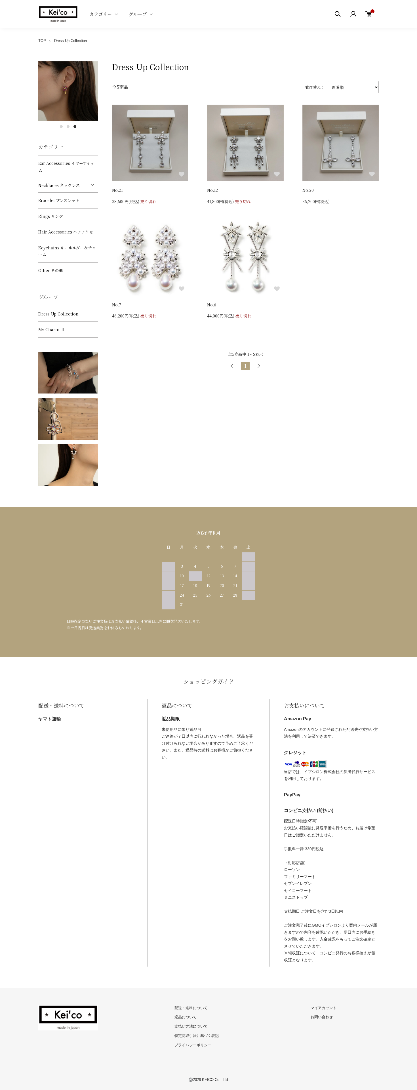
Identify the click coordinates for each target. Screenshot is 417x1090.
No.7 (116, 305)
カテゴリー (100, 14)
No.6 (211, 305)
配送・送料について (191, 1008)
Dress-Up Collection (70, 41)
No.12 (212, 190)
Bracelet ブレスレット (58, 200)
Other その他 (50, 270)
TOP (42, 41)
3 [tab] (74, 126)
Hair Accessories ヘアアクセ (65, 232)
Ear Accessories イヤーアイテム (66, 166)
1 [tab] (61, 126)
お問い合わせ (322, 1017)
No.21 (117, 190)
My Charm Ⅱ (51, 329)
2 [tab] (68, 126)
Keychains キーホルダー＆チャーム (67, 251)
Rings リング (50, 216)
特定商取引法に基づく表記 (196, 1036)
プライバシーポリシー (192, 1045)
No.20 (308, 190)
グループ (138, 14)
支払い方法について (191, 1026)
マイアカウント (323, 1008)
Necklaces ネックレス (59, 185)
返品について (185, 1017)
